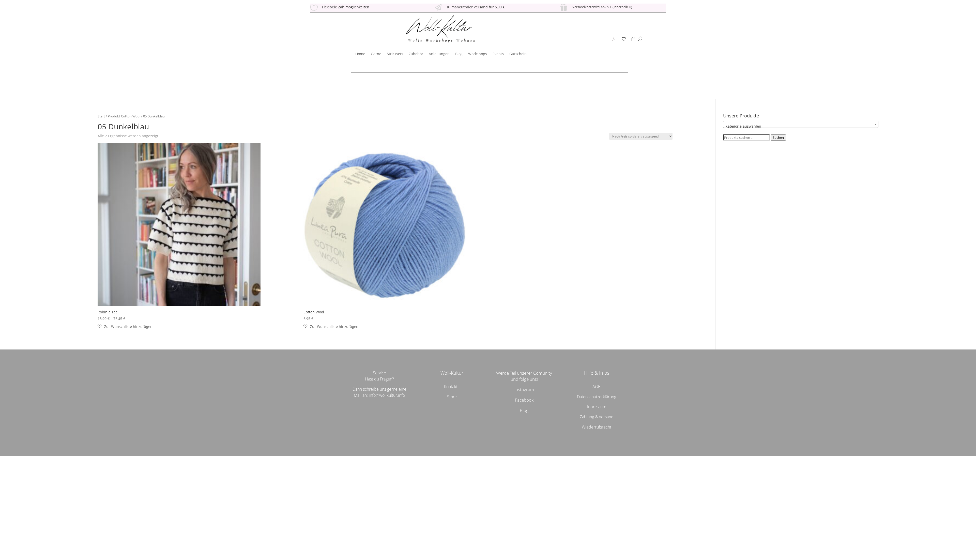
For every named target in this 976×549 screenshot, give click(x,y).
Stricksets (395, 53)
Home (360, 53)
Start (101, 116)
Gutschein (518, 53)
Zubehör (416, 53)
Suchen (778, 137)
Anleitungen (439, 53)
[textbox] (800, 126)
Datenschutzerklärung (596, 397)
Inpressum (596, 406)
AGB (596, 386)
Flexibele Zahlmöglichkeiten (345, 7)
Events (498, 53)
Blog (459, 53)
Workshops (477, 53)
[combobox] (800, 124)
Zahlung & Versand (597, 417)
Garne (376, 53)
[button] (125, 327)
